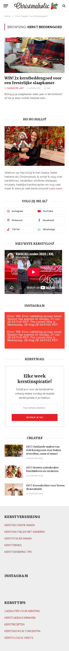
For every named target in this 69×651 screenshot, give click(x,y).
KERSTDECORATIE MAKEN (19, 525)
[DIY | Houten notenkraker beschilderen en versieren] (14, 471)
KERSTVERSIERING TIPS (18, 551)
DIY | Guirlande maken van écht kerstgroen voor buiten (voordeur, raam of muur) (43, 450)
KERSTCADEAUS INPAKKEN (20, 617)
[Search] (63, 6)
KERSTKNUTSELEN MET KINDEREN (24, 531)
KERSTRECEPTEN (14, 624)
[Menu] (6, 6)
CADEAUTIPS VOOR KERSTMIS (22, 611)
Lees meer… (56, 188)
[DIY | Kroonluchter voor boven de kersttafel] (14, 489)
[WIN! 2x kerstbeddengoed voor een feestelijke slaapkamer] (34, 55)
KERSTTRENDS (13, 545)
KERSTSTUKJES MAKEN (18, 538)
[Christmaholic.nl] (36, 5)
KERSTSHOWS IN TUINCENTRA (22, 631)
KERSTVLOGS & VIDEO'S (18, 637)
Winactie (11, 40)
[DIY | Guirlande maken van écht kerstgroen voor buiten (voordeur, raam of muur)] (14, 451)
